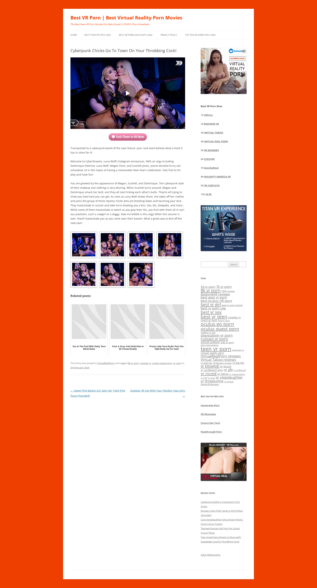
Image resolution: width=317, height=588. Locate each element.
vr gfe (228, 369)
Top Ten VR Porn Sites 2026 (200, 34)
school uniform (210, 342)
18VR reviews (228, 291)
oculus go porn (217, 324)
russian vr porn (214, 339)
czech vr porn (209, 320)
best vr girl (211, 304)
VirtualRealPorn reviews (221, 356)
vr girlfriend (240, 370)
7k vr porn (224, 286)
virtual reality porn (212, 353)
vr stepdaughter (229, 377)
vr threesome (212, 381)
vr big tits (238, 363)
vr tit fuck (229, 381)
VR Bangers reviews (222, 363)
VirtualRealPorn (105, 363)
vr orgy (177, 363)
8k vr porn (133, 363)
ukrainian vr (238, 349)
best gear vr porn (214, 297)
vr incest (209, 373)
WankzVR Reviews (210, 384)
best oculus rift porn (216, 300)
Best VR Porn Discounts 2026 (135, 34)
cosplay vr (145, 363)
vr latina (223, 374)
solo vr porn (227, 342)
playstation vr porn (217, 335)
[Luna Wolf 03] (141, 245)
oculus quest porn (162, 363)
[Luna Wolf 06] (112, 275)
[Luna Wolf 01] (83, 245)
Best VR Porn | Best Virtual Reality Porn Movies (126, 17)
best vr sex (211, 312)
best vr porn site (213, 308)
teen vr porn (216, 349)
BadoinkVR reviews (215, 294)
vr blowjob (210, 366)
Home (73, 34)
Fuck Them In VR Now (130, 136)
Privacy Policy (169, 34)
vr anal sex (206, 363)
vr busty (225, 366)
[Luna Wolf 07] (141, 275)
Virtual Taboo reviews (218, 359)
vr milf (204, 377)
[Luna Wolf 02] (112, 245)
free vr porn (224, 320)
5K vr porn (208, 287)
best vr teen (214, 316)
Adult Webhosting (210, 554)
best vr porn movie (232, 305)
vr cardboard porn (212, 370)
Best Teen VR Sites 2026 (97, 34)
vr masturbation (237, 374)
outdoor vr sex (208, 332)
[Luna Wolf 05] (83, 275)
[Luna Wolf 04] (169, 245)
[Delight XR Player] (174, 63)
